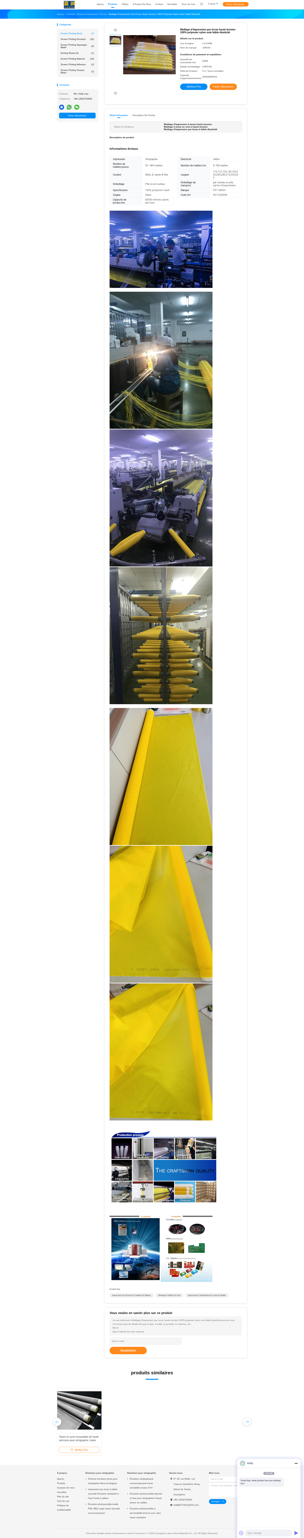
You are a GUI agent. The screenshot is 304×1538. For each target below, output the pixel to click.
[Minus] (296, 1463)
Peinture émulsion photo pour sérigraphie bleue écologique (103, 1481)
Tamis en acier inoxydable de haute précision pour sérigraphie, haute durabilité (79, 1440)
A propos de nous (66, 1487)
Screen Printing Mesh (77, 33)
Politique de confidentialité (64, 1507)
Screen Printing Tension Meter (77, 71)
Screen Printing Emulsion (77, 39)
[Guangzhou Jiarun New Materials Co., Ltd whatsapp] (69, 107)
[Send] (296, 1532)
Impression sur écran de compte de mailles (131, 1295)
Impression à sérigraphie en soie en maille (207, 1295)
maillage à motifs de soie (169, 1295)
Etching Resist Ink (77, 53)
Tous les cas (63, 1501)
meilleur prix (194, 86)
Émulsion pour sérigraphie (100, 1473)
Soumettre (128, 1350)
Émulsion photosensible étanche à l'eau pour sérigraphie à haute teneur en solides (146, 1498)
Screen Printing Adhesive (77, 64)
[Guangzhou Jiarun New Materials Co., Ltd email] (61, 107)
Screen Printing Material (77, 58)
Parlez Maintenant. (235, 4)
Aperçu (60, 1479)
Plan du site (63, 1496)
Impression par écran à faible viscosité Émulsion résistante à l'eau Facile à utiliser (103, 1493)
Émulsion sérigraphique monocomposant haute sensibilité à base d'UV (141, 1483)
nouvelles (61, 1492)
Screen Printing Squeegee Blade (77, 46)
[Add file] (241, 1532)
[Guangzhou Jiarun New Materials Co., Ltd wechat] (76, 107)
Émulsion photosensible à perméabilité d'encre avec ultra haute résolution (145, 1513)
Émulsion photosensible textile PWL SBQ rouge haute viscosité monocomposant (104, 1508)
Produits (61, 1483)
